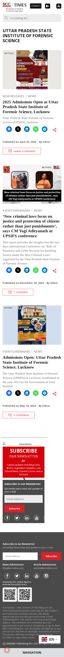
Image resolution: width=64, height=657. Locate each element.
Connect (35, 6)
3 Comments (21, 415)
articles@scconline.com (45, 568)
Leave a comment (24, 151)
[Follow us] (7, 517)
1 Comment (21, 292)
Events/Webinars (16, 210)
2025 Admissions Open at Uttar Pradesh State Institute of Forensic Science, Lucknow (30, 107)
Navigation (32, 653)
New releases (13, 96)
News (32, 96)
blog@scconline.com (13, 568)
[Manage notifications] (7, 650)
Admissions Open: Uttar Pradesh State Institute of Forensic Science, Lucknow (32, 362)
